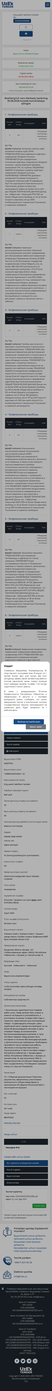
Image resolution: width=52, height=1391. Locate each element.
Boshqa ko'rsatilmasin (29, 722)
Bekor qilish (36, 727)
